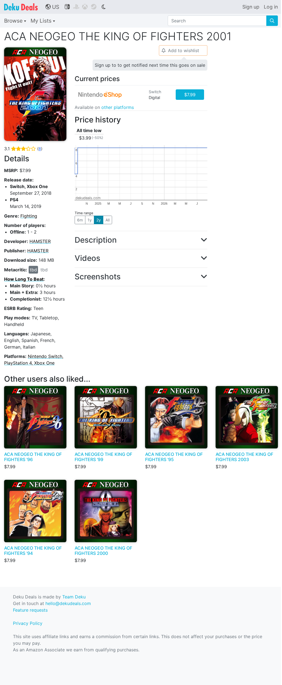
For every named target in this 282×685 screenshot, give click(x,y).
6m (80, 220)
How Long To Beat (24, 279)
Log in (271, 7)
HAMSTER (40, 241)
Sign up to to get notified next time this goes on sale (150, 65)
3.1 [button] (23, 148)
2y (98, 220)
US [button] (52, 7)
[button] (141, 240)
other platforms (117, 107)
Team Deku (74, 597)
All (107, 220)
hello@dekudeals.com (68, 603)
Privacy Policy (27, 623)
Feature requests (30, 610)
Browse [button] (14, 20)
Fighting (28, 216)
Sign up (250, 7)
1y (90, 220)
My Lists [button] (42, 20)
